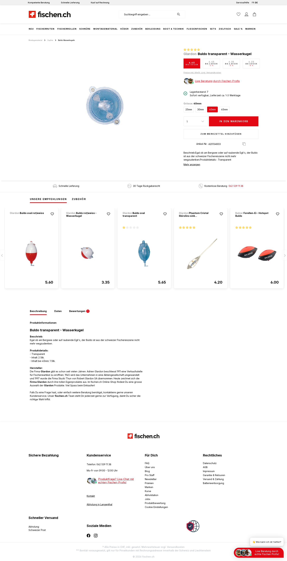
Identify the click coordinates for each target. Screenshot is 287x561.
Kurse (148, 491)
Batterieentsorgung (213, 483)
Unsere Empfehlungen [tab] (48, 199)
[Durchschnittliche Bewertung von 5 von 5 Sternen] (193, 50)
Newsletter (151, 479)
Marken (149, 487)
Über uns (150, 467)
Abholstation (151, 495)
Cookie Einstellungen (156, 507)
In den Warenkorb (233, 121)
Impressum (209, 471)
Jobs (147, 499)
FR (253, 2)
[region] (104, 105)
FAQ (147, 463)
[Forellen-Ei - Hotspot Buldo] (257, 253)
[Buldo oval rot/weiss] (27, 217)
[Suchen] (180, 14)
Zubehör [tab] (79, 199)
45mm (224, 109)
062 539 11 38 (236, 186)
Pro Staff (149, 475)
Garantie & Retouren (214, 475)
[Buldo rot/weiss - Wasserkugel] (87, 253)
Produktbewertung (155, 503)
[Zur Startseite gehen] (50, 14)
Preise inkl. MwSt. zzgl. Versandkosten (202, 72)
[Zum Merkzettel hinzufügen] (52, 214)
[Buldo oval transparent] (144, 253)
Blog (147, 471)
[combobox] (147, 14)
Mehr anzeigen (192, 164)
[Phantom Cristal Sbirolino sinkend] (200, 253)
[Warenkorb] (254, 14)
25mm (189, 109)
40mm (212, 109)
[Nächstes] (284, 255)
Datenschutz (210, 463)
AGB (205, 467)
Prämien (149, 483)
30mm (200, 109)
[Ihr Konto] (246, 14)
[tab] (38, 311)
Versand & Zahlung (213, 479)
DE (256, 2)
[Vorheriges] (2, 255)
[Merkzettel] (238, 14)
